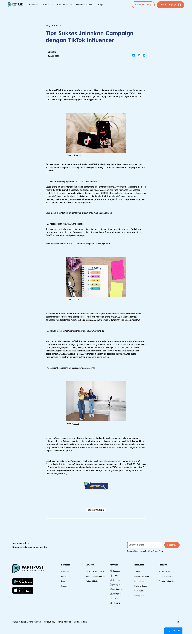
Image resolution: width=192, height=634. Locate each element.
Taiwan (116, 575)
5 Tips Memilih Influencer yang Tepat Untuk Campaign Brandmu (83, 213)
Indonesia (117, 580)
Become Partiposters (167, 581)
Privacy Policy (49, 622)
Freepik (76, 299)
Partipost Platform (93, 581)
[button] (32, 4)
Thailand (116, 603)
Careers (64, 586)
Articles (137, 571)
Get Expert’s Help (143, 5)
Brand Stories (139, 581)
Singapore (117, 571)
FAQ (63, 581)
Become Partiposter (85, 5)
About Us (65, 571)
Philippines (117, 589)
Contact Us (65, 576)
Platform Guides (140, 586)
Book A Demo (164, 571)
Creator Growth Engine (95, 571)
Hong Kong (118, 594)
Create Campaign (166, 576)
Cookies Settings (80, 622)
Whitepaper (139, 596)
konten (111, 351)
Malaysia (116, 585)
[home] (15, 4)
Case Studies (139, 591)
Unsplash (77, 155)
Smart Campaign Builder (95, 576)
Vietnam (116, 598)
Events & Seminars (141, 576)
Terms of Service (64, 622)
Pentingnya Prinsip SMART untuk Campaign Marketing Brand (82, 244)
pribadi (58, 447)
